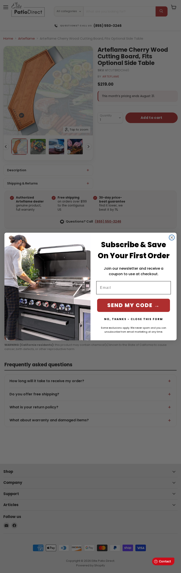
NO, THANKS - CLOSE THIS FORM (133, 319)
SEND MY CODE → (133, 305)
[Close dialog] (171, 237)
